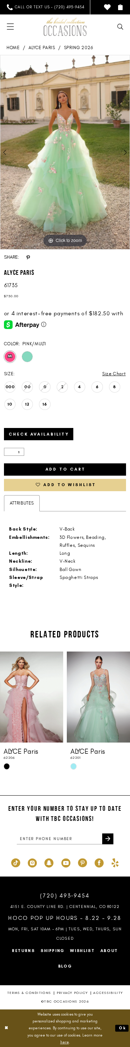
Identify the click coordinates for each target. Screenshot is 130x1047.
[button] (120, 7)
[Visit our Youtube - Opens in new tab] (66, 862)
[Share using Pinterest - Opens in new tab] (28, 257)
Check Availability (39, 434)
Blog (65, 966)
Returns (23, 950)
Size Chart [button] (114, 373)
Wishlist (82, 950)
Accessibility (108, 993)
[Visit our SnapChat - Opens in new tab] (49, 862)
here (64, 1042)
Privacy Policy (72, 993)
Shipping (52, 950)
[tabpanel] (65, 152)
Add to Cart (66, 469)
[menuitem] (46, 7)
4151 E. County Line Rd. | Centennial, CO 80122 (65, 906)
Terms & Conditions (29, 993)
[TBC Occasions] (64, 27)
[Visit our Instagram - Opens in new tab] (32, 862)
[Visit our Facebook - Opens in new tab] (99, 862)
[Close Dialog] (6, 1028)
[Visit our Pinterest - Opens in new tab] (82, 862)
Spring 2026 (78, 47)
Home (13, 47)
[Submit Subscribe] (107, 838)
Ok (122, 1028)
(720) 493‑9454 (65, 895)
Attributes (22, 503)
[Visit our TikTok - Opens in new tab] (16, 862)
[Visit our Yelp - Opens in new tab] (115, 862)
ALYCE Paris (42, 47)
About (109, 950)
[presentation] (31, 697)
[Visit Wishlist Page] (107, 7)
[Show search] (120, 27)
